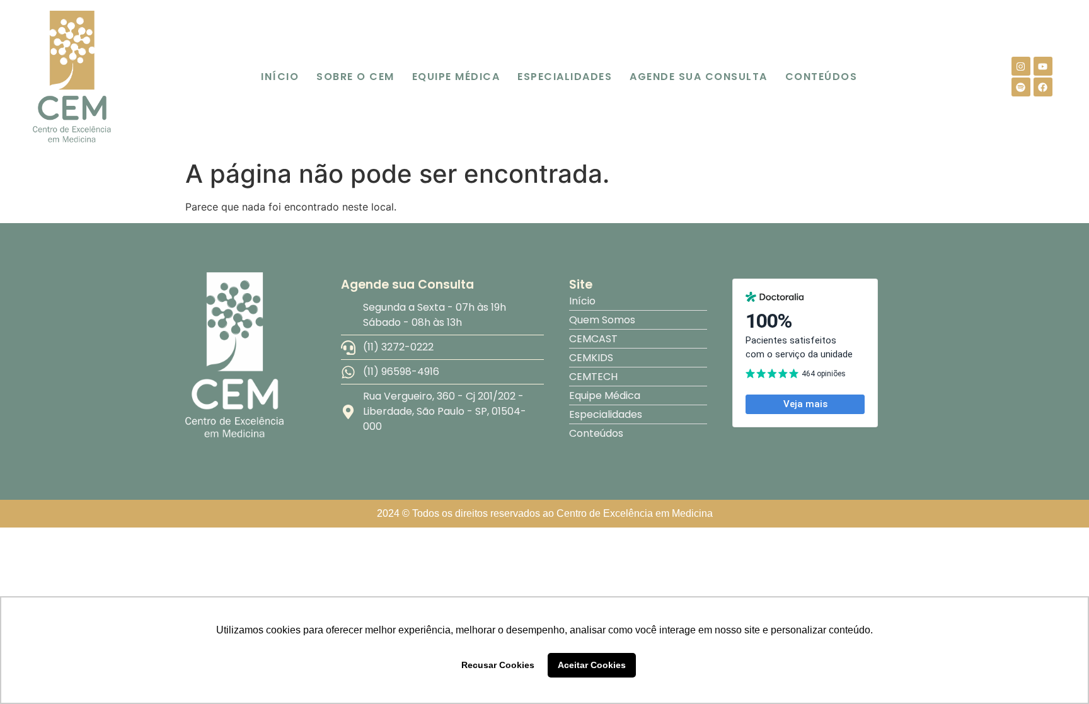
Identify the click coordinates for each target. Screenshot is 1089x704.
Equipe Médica (456, 76)
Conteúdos (821, 76)
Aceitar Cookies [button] (592, 665)
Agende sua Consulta (699, 76)
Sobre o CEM (355, 76)
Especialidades (564, 76)
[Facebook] (1043, 87)
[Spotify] (1020, 87)
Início (280, 76)
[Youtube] (1043, 66)
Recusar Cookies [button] (497, 665)
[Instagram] (1020, 66)
